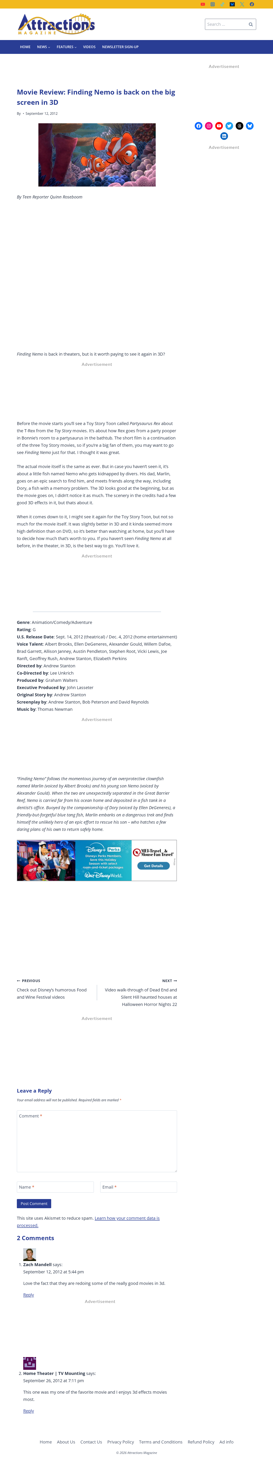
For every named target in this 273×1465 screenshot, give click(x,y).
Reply (28, 1295)
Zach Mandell (37, 1264)
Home (25, 47)
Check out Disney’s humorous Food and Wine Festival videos (52, 989)
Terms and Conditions (161, 1442)
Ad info (226, 1442)
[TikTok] (222, 4)
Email (109, 1187)
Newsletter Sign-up (120, 47)
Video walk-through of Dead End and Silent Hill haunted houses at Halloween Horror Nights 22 (141, 992)
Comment (30, 1116)
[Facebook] (252, 4)
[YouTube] (203, 4)
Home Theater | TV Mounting (54, 1373)
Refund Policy (201, 1442)
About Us (66, 1442)
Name (26, 1187)
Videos (89, 47)
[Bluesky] (232, 4)
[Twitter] (242, 4)
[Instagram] (212, 4)
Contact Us (91, 1442)
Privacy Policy (120, 1442)
